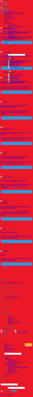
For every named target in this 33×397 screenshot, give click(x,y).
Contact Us (7, 40)
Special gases (8, 16)
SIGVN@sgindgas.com (12, 297)
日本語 (16, 78)
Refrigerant (11, 34)
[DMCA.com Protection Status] (28, 346)
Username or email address (9, 382)
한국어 (16, 66)
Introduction (7, 23)
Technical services (9, 18)
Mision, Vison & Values (15, 26)
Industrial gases (8, 11)
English (6, 59)
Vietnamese (19, 74)
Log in (14, 391)
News (6, 43)
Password (4, 388)
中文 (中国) (20, 68)
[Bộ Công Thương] (21, 332)
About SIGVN (12, 25)
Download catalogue (14, 322)
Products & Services (10, 364)
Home (6, 20)
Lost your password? (7, 394)
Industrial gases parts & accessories (18, 33)
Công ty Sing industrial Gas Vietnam (11, 282)
